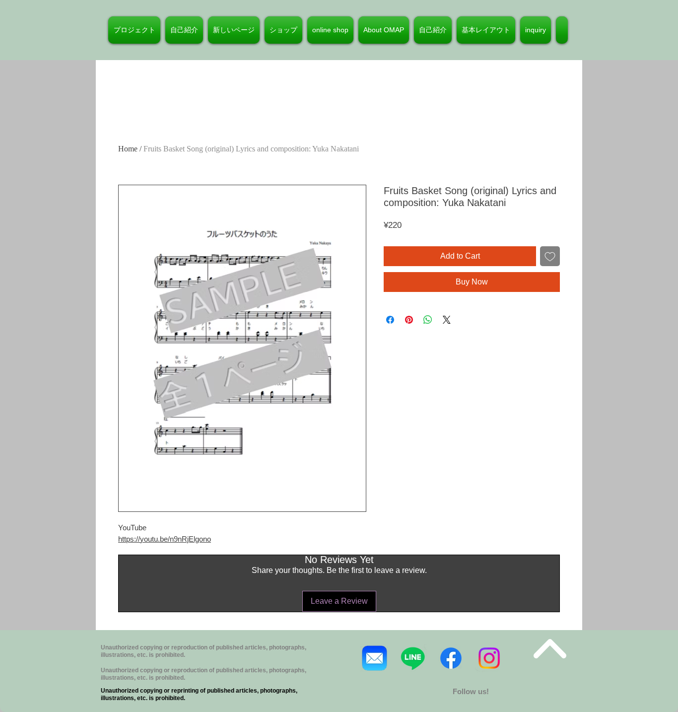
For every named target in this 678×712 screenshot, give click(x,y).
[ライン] (413, 658)
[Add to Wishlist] (550, 256)
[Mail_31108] (374, 658)
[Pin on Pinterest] (409, 320)
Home (127, 148)
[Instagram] (489, 658)
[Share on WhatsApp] (428, 320)
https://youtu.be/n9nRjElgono (164, 539)
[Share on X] (447, 320)
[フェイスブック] (451, 658)
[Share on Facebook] (390, 320)
